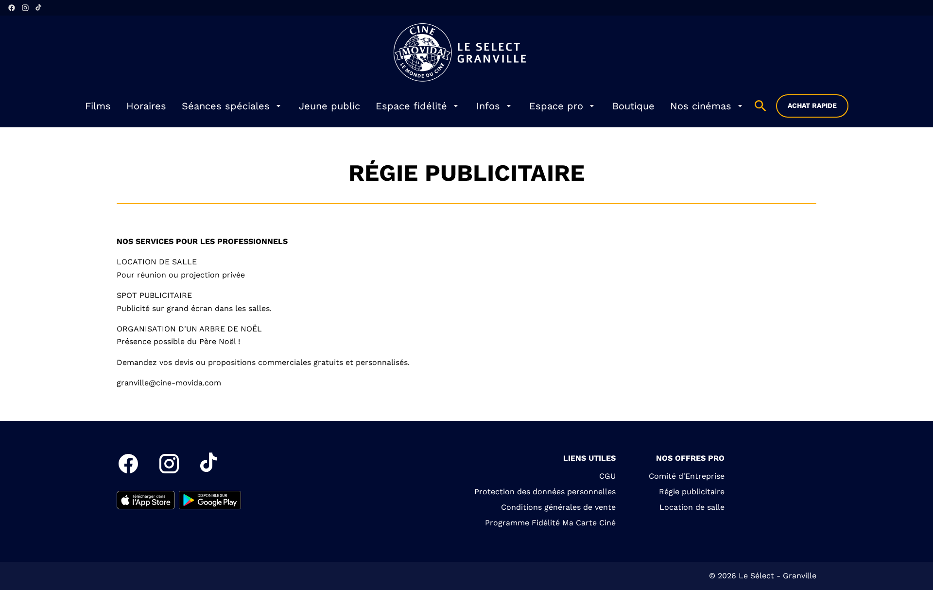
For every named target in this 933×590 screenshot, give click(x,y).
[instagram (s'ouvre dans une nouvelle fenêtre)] (25, 8)
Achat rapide (812, 105)
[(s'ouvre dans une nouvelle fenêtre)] (146, 500)
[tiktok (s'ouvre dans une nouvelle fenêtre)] (39, 8)
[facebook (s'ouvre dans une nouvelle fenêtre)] (12, 8)
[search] (760, 106)
